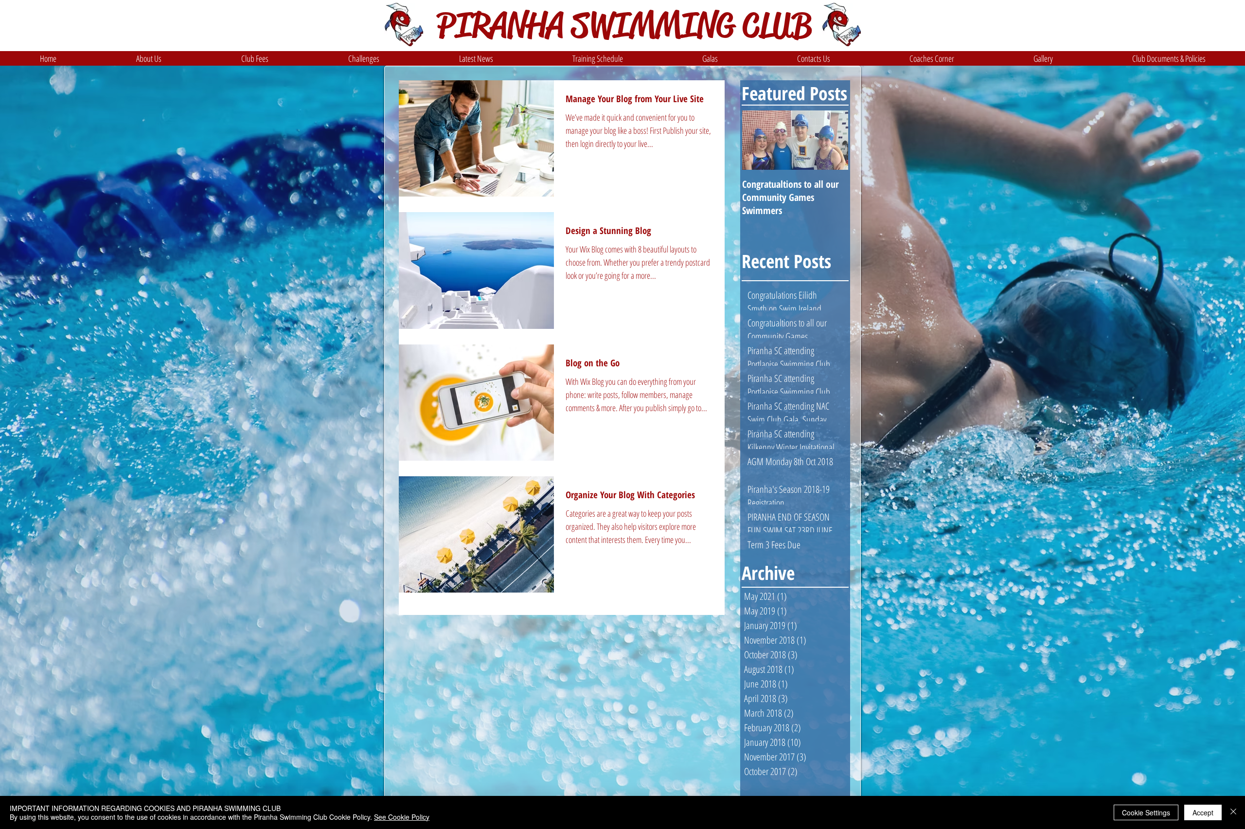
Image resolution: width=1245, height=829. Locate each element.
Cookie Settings (1146, 812)
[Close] (1233, 812)
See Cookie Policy (401, 817)
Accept (1202, 812)
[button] (148, 58)
